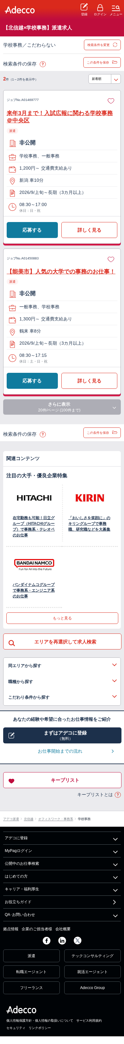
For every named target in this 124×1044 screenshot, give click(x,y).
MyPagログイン (18, 850)
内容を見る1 (62, 666)
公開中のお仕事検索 (22, 863)
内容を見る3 (62, 697)
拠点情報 (10, 929)
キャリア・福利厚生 (22, 889)
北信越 (28, 819)
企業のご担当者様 (37, 929)
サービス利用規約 (89, 1020)
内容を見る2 (62, 682)
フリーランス (31, 988)
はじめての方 (16, 876)
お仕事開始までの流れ (60, 751)
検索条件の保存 (42, 64)
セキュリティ (15, 1028)
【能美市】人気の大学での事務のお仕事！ (61, 271)
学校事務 (84, 819)
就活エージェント (92, 972)
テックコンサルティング (93, 956)
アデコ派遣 (11, 819)
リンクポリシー (40, 1028)
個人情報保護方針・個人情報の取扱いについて (39, 1020)
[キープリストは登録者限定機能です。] (111, 100)
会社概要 (63, 929)
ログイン (100, 14)
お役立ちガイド (18, 902)
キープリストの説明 (117, 795)
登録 (84, 14)
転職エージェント (31, 972)
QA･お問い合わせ (20, 914)
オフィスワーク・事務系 (55, 819)
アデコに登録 (16, 838)
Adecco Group (92, 988)
